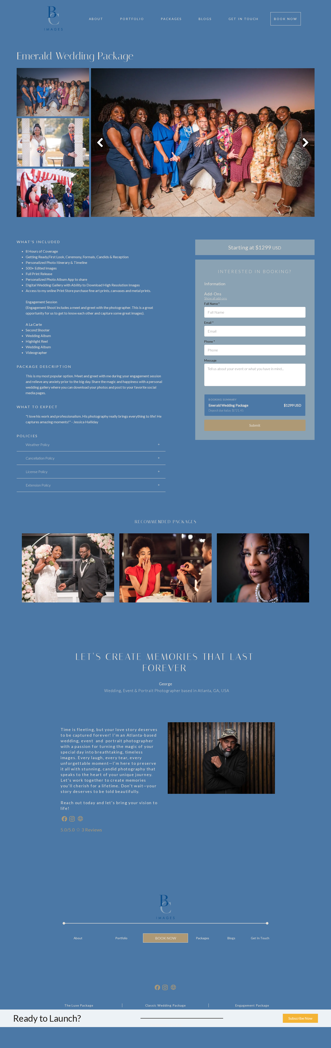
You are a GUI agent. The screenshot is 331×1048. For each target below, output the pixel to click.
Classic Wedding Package (165, 1005)
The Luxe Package (78, 1005)
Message (210, 360)
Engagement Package (252, 1005)
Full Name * (212, 304)
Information (214, 283)
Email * (208, 322)
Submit (254, 425)
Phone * (209, 341)
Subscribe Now (300, 1018)
